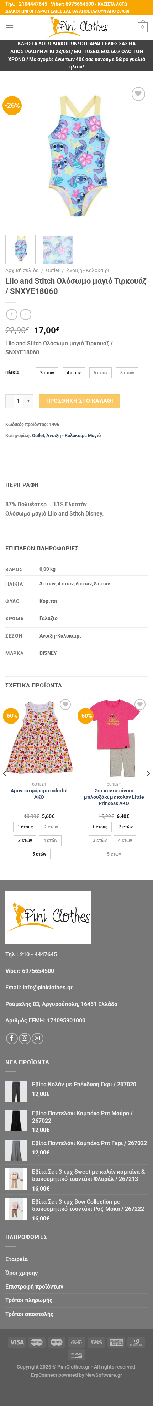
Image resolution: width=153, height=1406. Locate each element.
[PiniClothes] (77, 27)
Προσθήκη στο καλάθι (80, 401)
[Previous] (17, 156)
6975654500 (79, 4)
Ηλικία (12, 372)
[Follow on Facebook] (12, 1039)
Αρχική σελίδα (22, 270)
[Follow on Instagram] (25, 1039)
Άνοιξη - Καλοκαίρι (88, 270)
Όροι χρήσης (21, 1272)
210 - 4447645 (38, 954)
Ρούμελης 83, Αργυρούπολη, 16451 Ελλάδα (61, 1004)
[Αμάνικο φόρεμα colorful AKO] (39, 737)
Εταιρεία (16, 1259)
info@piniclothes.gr (48, 987)
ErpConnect (44, 1375)
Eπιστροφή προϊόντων (34, 1286)
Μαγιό (94, 435)
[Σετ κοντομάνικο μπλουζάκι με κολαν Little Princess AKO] (114, 737)
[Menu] (9, 27)
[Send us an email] (37, 1039)
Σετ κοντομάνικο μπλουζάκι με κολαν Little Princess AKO (114, 797)
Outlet (52, 270)
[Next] (136, 156)
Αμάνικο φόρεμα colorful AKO (39, 794)
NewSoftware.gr (103, 1375)
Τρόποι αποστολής (29, 1314)
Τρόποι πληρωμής (28, 1300)
